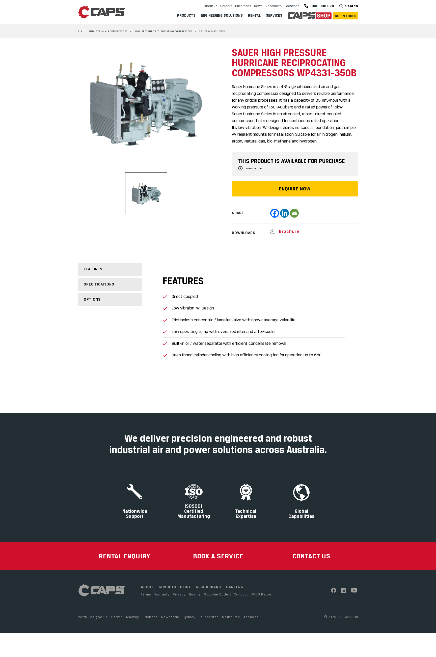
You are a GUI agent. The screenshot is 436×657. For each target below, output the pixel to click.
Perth (82, 617)
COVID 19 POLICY (175, 586)
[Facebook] (274, 213)
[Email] (294, 213)
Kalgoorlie (99, 617)
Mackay (132, 617)
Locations (292, 6)
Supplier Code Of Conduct (226, 594)
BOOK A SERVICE (218, 556)
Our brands (243, 6)
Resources (273, 6)
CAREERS (234, 586)
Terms (146, 594)
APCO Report (262, 594)
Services (274, 15)
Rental (254, 15)
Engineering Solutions (222, 15)
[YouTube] (354, 590)
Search (351, 6)
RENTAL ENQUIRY (124, 556)
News (258, 6)
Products (186, 15)
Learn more (253, 168)
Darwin (117, 617)
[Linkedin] (284, 213)
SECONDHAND (208, 586)
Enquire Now (295, 189)
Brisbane (150, 617)
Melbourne (231, 617)
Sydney (189, 617)
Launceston (209, 617)
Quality (195, 594)
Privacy (179, 594)
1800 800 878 (322, 6)
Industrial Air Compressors (108, 31)
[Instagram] (343, 590)
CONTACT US (311, 556)
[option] (146, 103)
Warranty (162, 594)
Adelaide (251, 617)
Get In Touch (345, 16)
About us (210, 6)
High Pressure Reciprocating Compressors (163, 31)
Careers (226, 6)
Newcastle (170, 617)
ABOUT (147, 586)
